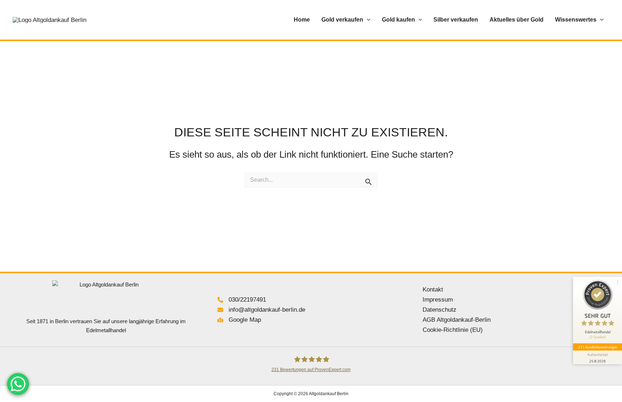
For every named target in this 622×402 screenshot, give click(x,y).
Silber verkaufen (455, 20)
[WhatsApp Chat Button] (18, 384)
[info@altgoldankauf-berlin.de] (261, 310)
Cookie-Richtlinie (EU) (453, 329)
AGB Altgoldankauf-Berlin (457, 319)
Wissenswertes (575, 20)
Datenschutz (439, 309)
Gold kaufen (398, 20)
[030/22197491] (241, 300)
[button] (366, 19)
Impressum (438, 299)
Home (302, 20)
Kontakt (433, 289)
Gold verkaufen (342, 20)
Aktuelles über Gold (517, 20)
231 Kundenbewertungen (597, 346)
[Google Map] (239, 320)
